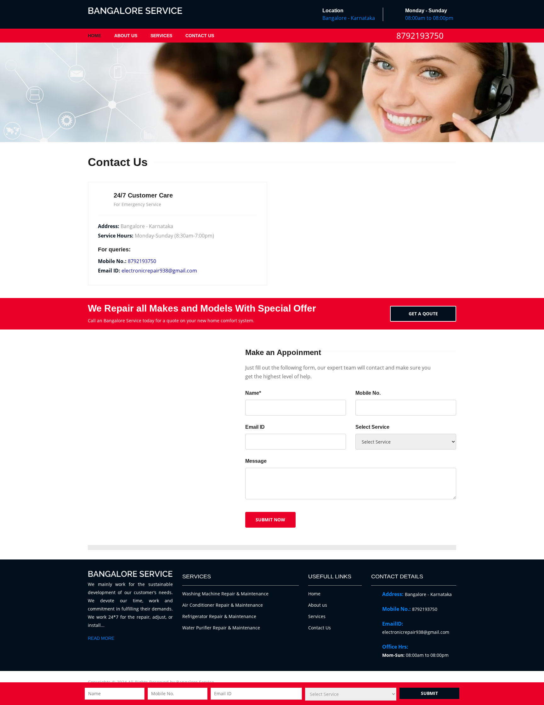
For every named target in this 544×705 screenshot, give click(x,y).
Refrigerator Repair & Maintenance (219, 616)
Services (161, 35)
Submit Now (270, 520)
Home (94, 35)
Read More (101, 638)
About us (317, 605)
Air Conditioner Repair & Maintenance (222, 605)
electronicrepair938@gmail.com (159, 270)
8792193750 (420, 35)
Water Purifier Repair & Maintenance (221, 628)
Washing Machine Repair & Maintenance (225, 594)
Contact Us (199, 35)
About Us (125, 35)
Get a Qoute (423, 314)
